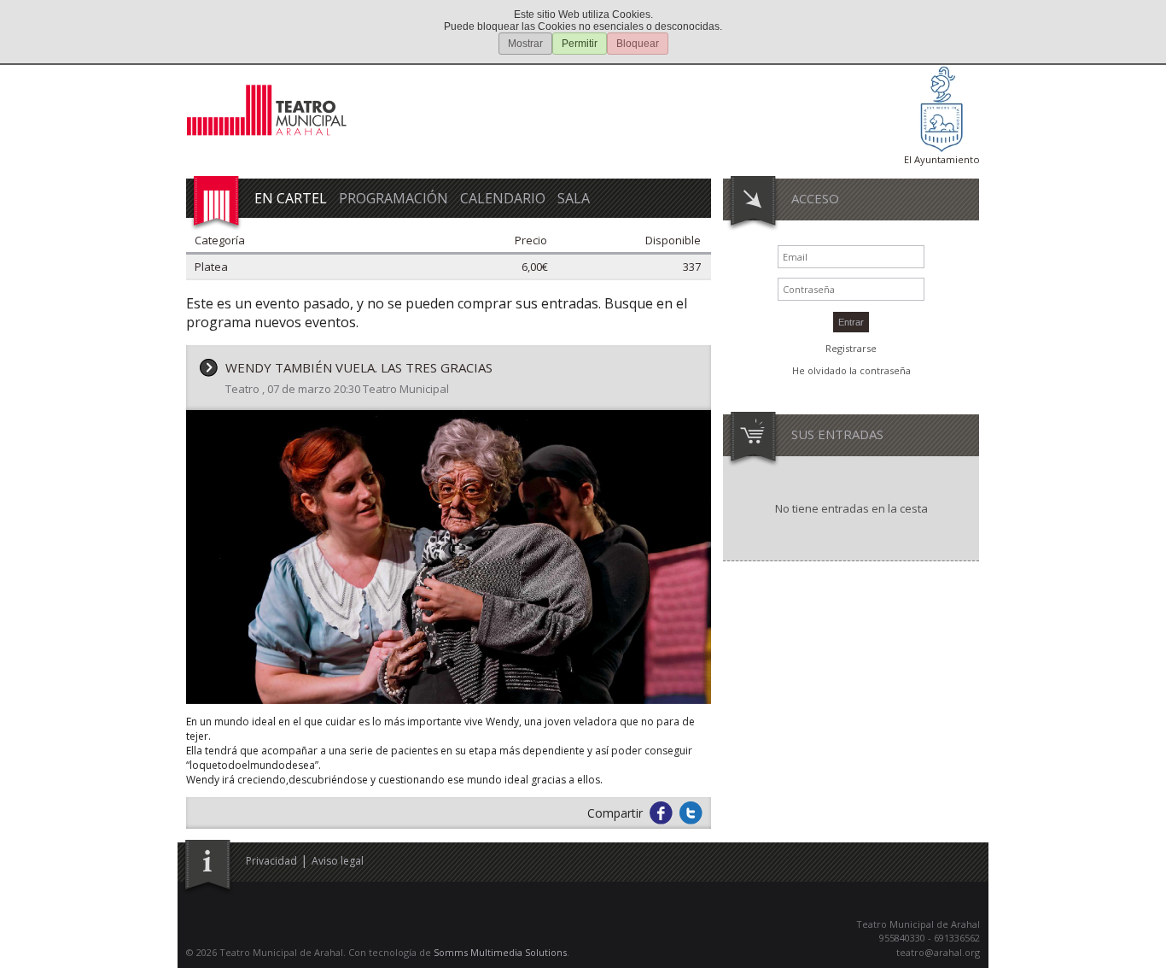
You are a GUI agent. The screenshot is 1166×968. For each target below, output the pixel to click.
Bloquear (637, 44)
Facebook (661, 812)
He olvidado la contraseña (851, 370)
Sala (573, 198)
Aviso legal (338, 861)
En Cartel (290, 198)
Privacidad (271, 861)
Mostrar (525, 44)
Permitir (580, 44)
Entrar (851, 322)
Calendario (502, 198)
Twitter (691, 812)
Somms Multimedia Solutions (500, 952)
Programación (393, 198)
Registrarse (851, 348)
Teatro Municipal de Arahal (271, 113)
